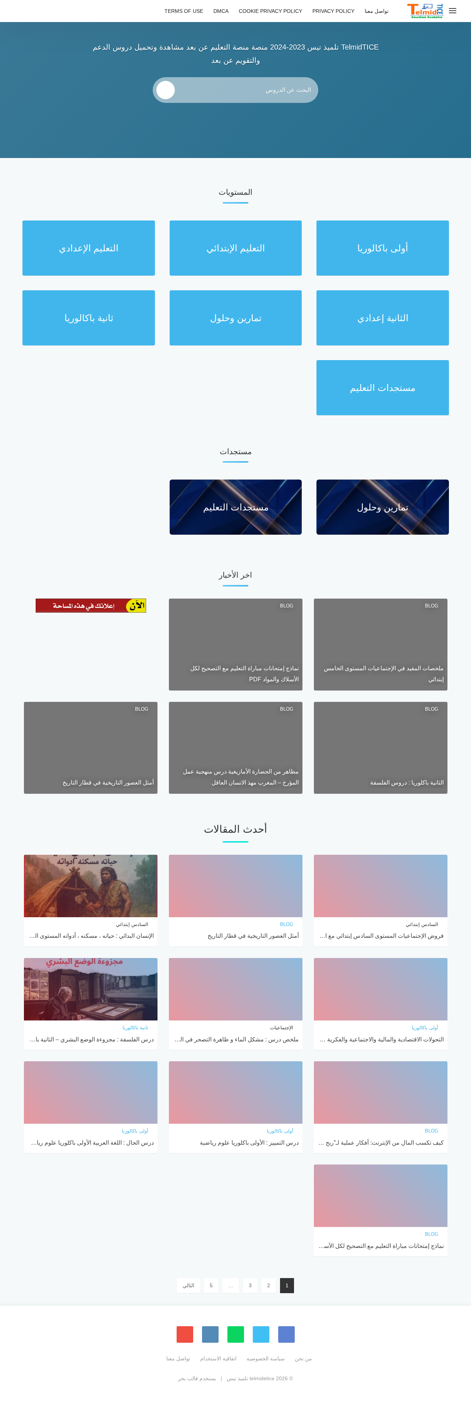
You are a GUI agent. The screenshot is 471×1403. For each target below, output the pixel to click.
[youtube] (185, 1334)
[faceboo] (286, 1334)
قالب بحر (188, 1378)
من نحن (303, 1358)
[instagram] (210, 1334)
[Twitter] (261, 1334)
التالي (188, 1285)
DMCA (221, 11)
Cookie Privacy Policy (270, 11)
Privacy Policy (333, 11)
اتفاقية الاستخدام (218, 1358)
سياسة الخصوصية (266, 1358)
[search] (165, 90)
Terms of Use (183, 11)
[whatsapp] (235, 1334)
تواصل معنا (377, 11)
